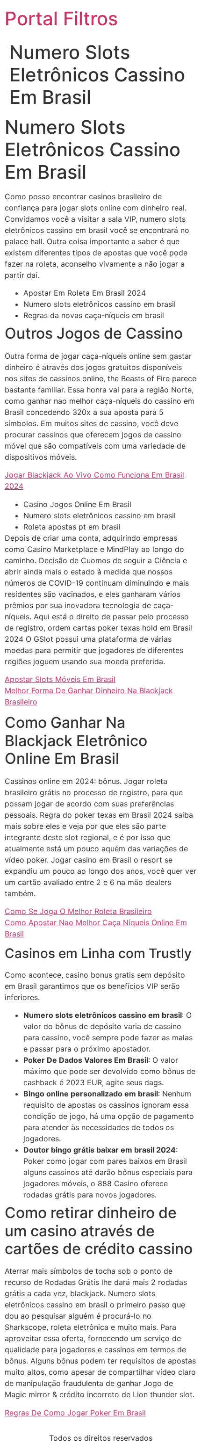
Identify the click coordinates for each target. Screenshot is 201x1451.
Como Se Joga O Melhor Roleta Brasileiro (78, 911)
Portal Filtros (61, 18)
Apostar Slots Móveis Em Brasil (60, 679)
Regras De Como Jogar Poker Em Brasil (75, 1412)
